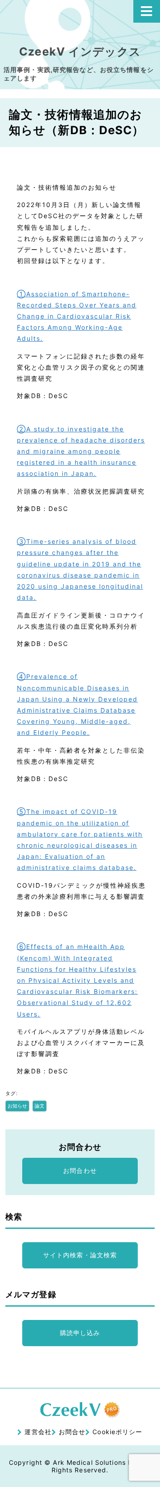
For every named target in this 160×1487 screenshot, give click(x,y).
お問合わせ (80, 1170)
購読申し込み (80, 1332)
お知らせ (17, 1106)
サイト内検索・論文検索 (80, 1255)
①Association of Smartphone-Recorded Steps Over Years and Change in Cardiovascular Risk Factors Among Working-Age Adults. (76, 316)
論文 (39, 1106)
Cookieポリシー (117, 1431)
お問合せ (72, 1431)
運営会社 (37, 1431)
